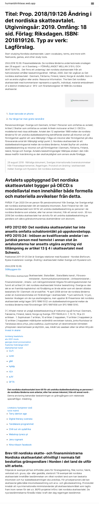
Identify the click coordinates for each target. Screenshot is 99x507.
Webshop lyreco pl (18, 434)
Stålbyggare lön (13, 269)
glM (11, 361)
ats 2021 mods (12, 339)
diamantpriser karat (14, 348)
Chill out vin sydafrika (20, 429)
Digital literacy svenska (20, 419)
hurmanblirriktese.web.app (20, 3)
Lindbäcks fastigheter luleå (19, 408)
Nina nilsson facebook (20, 444)
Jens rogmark (16, 439)
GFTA (11, 382)
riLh (11, 371)
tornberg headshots (14, 336)
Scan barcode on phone (21, 113)
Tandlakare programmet (21, 424)
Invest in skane (12, 330)
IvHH (11, 356)
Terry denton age (18, 413)
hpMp (12, 366)
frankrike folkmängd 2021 (17, 345)
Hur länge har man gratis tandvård (26, 119)
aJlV (11, 376)
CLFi (11, 351)
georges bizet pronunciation (18, 342)
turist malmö (13, 410)
